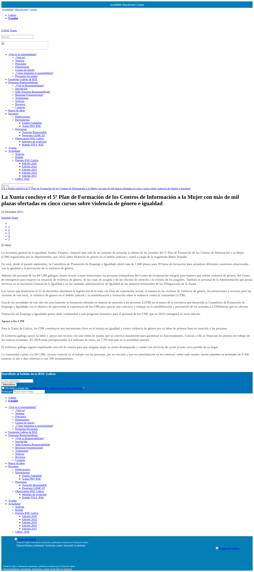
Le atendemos (80, 545)
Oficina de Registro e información (30, 545)
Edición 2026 (29, 163)
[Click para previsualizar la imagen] (127, 188)
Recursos (20, 104)
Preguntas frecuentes (26, 76)
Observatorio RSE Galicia (29, 138)
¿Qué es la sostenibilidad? (22, 54)
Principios (20, 63)
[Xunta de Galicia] (25, 539)
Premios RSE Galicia (26, 160)
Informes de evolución (34, 141)
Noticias (19, 101)
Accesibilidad (115, 4)
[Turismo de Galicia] (227, 548)
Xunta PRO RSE (31, 126)
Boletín (19, 157)
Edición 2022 (29, 166)
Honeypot (6, 391)
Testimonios (21, 98)
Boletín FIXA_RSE (33, 144)
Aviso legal (68, 545)
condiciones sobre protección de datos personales (55, 388)
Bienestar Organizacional (29, 94)
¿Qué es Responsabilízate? (29, 85)
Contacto (140, 4)
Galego (12, 15)
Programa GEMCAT (33, 135)
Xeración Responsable (34, 132)
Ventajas (19, 60)
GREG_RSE (22, 179)
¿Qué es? (20, 57)
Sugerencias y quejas (54, 545)
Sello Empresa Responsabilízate (32, 91)
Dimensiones (22, 66)
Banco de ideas (16, 110)
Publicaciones (22, 116)
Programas (21, 129)
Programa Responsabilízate (23, 82)
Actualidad (14, 150)
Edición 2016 (29, 172)
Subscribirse (9, 384)
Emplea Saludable (32, 122)
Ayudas (12, 147)
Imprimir (6, 217)
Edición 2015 (29, 175)
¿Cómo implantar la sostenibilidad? (34, 73)
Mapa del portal (129, 4)
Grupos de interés (24, 70)
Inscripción (21, 88)
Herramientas (22, 119)
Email (15, 217)
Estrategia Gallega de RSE (22, 79)
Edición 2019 (29, 169)
